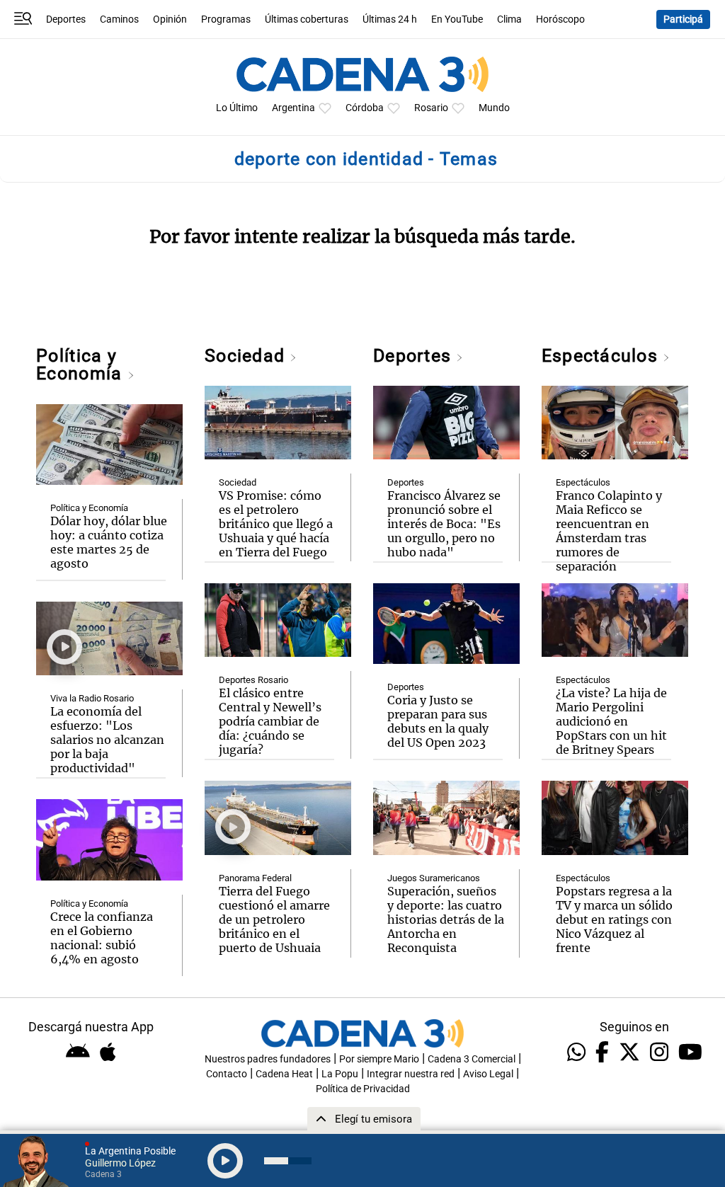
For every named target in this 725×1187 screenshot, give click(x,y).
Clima (509, 19)
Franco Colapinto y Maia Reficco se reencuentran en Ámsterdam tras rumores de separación (609, 530)
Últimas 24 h (389, 19)
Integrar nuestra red (411, 1074)
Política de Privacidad (363, 1089)
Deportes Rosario (253, 680)
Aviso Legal (488, 1074)
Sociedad (247, 355)
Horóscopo (560, 19)
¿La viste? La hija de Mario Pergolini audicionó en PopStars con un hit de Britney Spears (611, 721)
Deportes (66, 19)
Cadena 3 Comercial (471, 1059)
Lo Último (237, 108)
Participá (683, 19)
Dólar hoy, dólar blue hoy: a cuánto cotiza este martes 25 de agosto (108, 542)
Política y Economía (81, 364)
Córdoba (365, 108)
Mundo (494, 108)
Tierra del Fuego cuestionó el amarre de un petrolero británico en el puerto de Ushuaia (274, 919)
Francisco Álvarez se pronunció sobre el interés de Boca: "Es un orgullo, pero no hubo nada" (444, 523)
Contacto (226, 1074)
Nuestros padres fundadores (268, 1059)
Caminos (119, 19)
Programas (226, 19)
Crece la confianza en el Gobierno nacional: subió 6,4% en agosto (101, 938)
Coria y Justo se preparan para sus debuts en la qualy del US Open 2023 (438, 721)
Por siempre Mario (379, 1059)
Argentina (293, 108)
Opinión (170, 19)
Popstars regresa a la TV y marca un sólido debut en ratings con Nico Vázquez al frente (614, 919)
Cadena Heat (284, 1074)
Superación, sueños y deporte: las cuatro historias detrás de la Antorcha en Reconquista (445, 919)
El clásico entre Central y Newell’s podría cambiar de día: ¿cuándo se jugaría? (270, 721)
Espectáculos (602, 355)
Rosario (431, 108)
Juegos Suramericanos (433, 878)
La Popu (339, 1074)
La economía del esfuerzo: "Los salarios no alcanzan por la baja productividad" (107, 739)
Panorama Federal (255, 878)
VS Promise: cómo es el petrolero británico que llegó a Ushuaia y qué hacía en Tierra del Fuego (276, 523)
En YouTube (457, 19)
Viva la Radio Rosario (92, 698)
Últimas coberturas (306, 19)
